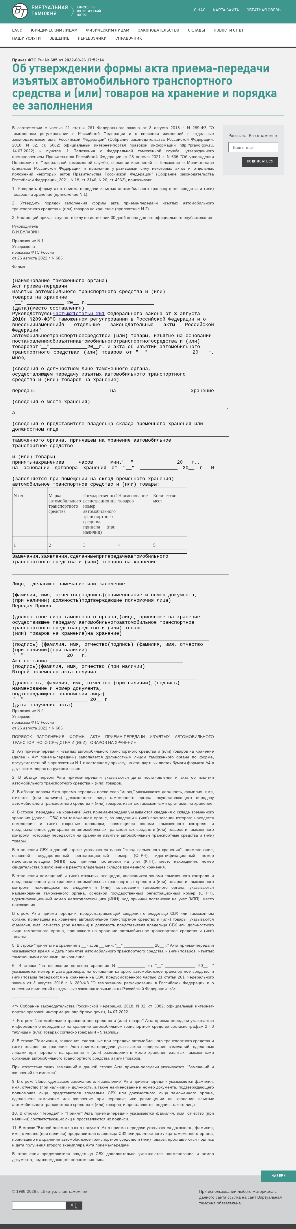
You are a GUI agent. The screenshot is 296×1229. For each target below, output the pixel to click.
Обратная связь (264, 10)
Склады (196, 30)
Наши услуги (26, 38)
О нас (200, 10)
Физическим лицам (107, 30)
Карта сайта (226, 10)
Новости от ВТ (229, 30)
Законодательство (158, 30)
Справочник (128, 38)
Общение (59, 38)
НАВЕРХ (278, 1176)
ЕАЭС (17, 30)
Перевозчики (92, 38)
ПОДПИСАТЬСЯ (260, 161)
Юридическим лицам (54, 30)
